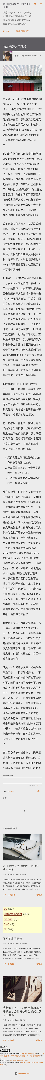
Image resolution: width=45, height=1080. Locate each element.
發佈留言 (11, 964)
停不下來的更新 (12, 939)
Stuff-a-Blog (39, 785)
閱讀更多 (39, 895)
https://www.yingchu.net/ (19, 1060)
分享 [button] (37, 791)
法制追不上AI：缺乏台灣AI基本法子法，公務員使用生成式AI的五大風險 (22, 1011)
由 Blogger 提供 (24, 1073)
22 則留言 (11, 895)
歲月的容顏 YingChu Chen (16, 5)
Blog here (6, 31)
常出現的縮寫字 (22, 31)
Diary (11, 791)
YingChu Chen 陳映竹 (28, 1054)
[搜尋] (35, 4)
